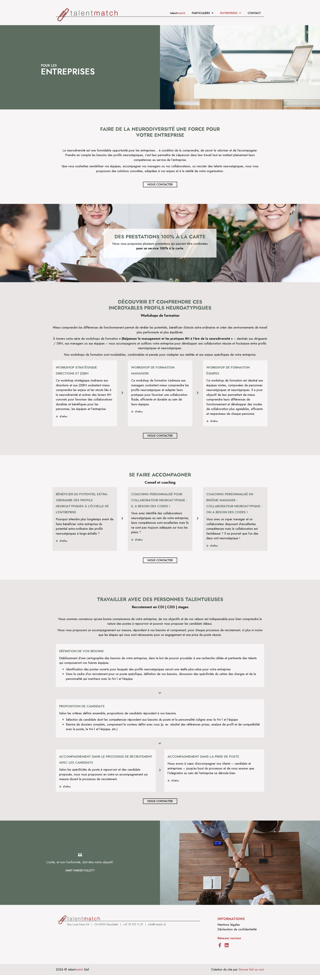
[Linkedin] (226, 945)
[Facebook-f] (220, 945)
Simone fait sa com (251, 969)
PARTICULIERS (201, 13)
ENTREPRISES (229, 13)
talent (177, 13)
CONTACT (254, 13)
